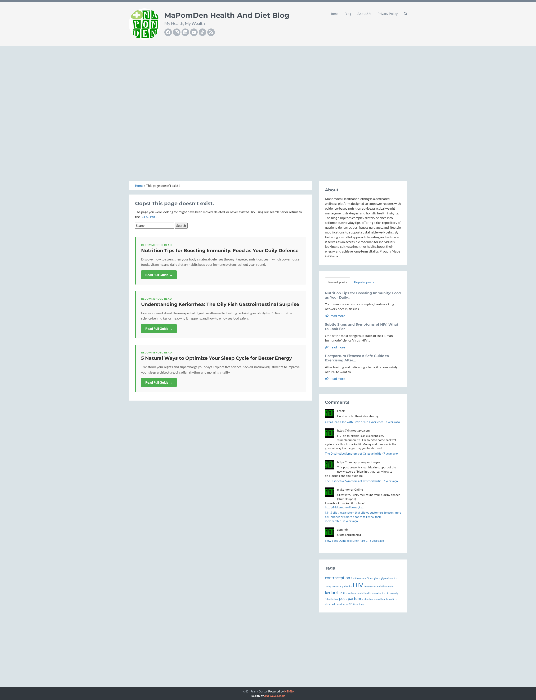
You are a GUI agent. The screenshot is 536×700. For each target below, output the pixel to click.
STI (350, 604)
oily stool (333, 599)
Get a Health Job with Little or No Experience (354, 422)
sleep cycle (330, 604)
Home (334, 13)
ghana (377, 578)
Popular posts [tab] (364, 282)
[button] (405, 13)
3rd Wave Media (274, 695)
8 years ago (350, 521)
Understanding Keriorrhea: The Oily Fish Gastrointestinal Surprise (220, 304)
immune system (372, 586)
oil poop (390, 593)
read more (337, 316)
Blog (348, 13)
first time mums (358, 578)
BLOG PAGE (149, 217)
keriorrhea (334, 592)
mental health (364, 593)
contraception (337, 577)
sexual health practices (385, 599)
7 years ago (392, 422)
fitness (370, 578)
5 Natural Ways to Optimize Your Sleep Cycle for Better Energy (216, 358)
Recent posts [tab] (337, 282)
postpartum (367, 599)
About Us (364, 13)
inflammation (387, 586)
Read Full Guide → (159, 275)
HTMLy (289, 691)
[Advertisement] (268, 77)
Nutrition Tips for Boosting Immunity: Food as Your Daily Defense (220, 250)
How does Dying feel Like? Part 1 (346, 540)
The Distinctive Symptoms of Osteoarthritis (353, 453)
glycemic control (389, 578)
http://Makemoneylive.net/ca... (344, 507)
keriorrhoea (350, 593)
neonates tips (378, 593)
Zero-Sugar (359, 604)
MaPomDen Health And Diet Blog (226, 15)
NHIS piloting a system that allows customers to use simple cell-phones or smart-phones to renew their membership (363, 517)
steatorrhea (343, 604)
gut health (347, 586)
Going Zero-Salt (333, 586)
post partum (350, 598)
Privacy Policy (388, 13)
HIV (358, 585)
